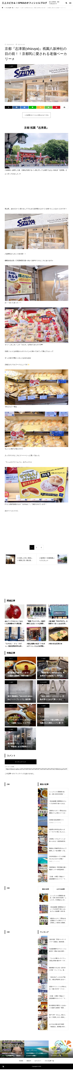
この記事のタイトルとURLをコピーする (36, 115)
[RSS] (66, 3)
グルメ (11, 658)
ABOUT (29, 1061)
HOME (21, 1061)
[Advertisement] (36, 24)
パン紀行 (11, 66)
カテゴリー (38, 1061)
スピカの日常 (43, 682)
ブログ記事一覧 (49, 1061)
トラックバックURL (9, 766)
